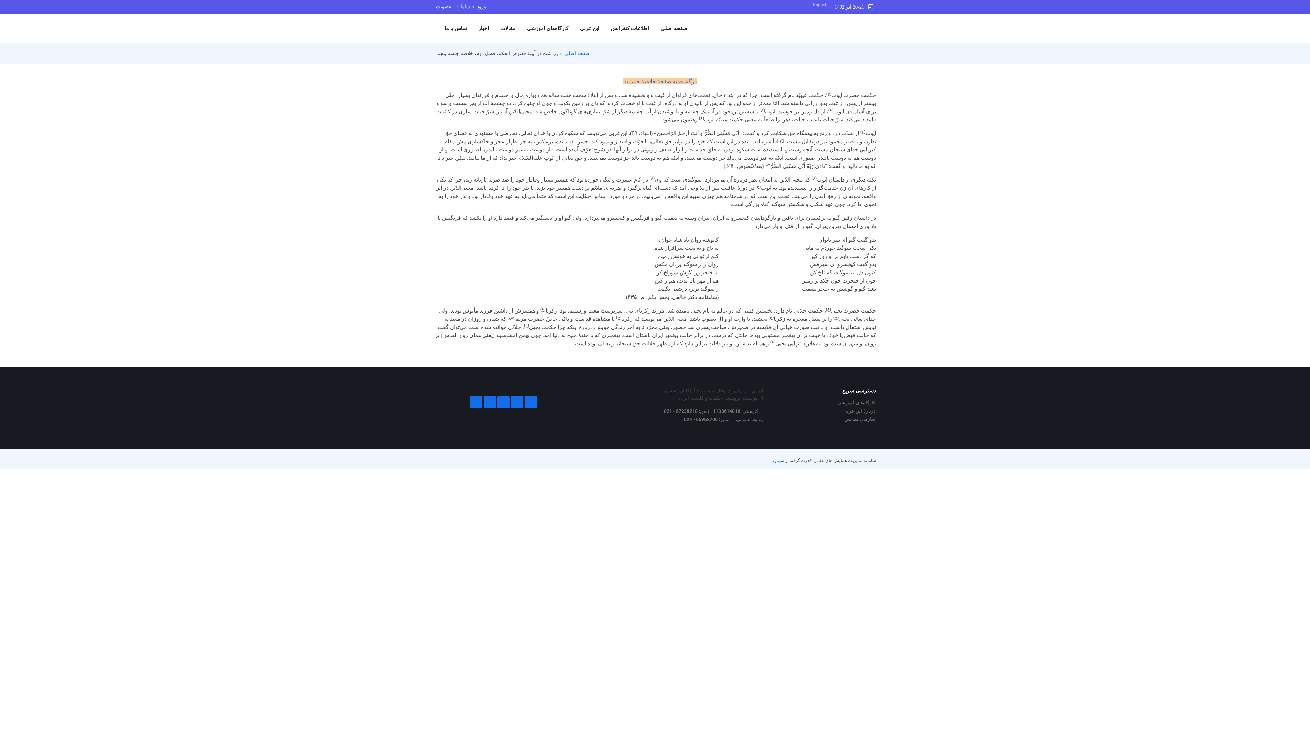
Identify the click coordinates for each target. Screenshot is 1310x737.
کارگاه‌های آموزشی (547, 28)
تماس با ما (456, 28)
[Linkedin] (503, 402)
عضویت (443, 7)
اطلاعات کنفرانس (630, 28)
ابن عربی (589, 28)
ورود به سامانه (471, 7)
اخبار (484, 28)
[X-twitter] (517, 402)
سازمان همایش (860, 419)
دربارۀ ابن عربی (859, 411)
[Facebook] (531, 402)
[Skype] (476, 402)
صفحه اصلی (674, 28)
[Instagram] (490, 402)
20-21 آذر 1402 (851, 7)
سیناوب (777, 460)
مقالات (507, 28)
